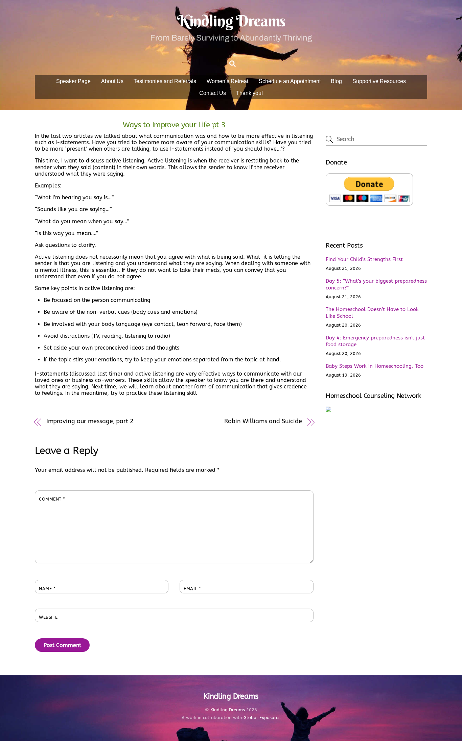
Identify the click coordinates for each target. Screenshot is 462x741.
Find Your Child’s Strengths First (364, 259)
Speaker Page (73, 81)
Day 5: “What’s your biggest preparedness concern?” (376, 284)
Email (192, 588)
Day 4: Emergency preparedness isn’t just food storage (375, 341)
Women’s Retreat (227, 81)
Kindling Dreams (227, 709)
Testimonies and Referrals (165, 81)
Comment (52, 499)
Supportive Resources (379, 81)
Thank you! (249, 93)
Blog (336, 81)
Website (48, 617)
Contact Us (212, 93)
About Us (112, 81)
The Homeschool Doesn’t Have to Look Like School (372, 312)
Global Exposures (262, 717)
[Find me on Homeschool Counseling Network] (328, 410)
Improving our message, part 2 (90, 421)
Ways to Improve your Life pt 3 (174, 124)
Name (47, 588)
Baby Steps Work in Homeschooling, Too (374, 366)
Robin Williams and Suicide (263, 421)
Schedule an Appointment (290, 81)
